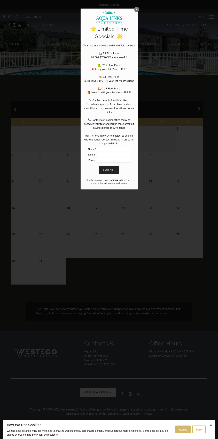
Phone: (92, 160)
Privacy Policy (97, 183)
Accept (183, 429)
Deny (199, 429)
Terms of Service (114, 183)
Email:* (92, 154)
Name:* (92, 149)
